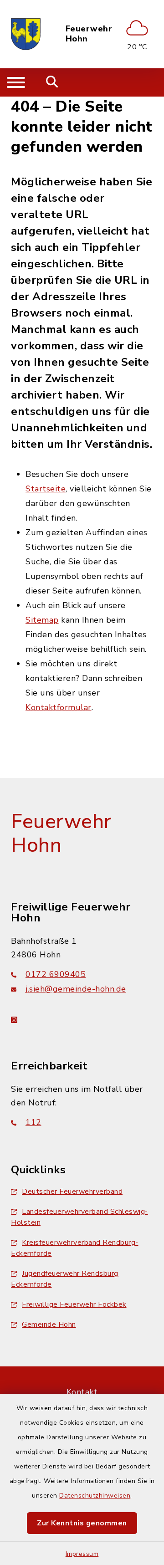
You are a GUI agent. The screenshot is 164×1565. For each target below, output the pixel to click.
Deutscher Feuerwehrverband (72, 1192)
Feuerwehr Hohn (89, 34)
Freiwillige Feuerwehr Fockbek (74, 1304)
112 (33, 1122)
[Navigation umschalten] (16, 82)
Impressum (82, 1554)
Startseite (46, 488)
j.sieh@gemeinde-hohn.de (76, 988)
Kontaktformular (59, 707)
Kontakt (82, 1391)
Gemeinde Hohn (49, 1325)
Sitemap (42, 619)
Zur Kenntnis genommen (82, 1523)
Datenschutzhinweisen (94, 1495)
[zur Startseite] (26, 34)
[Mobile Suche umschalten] (52, 82)
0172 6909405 (56, 974)
